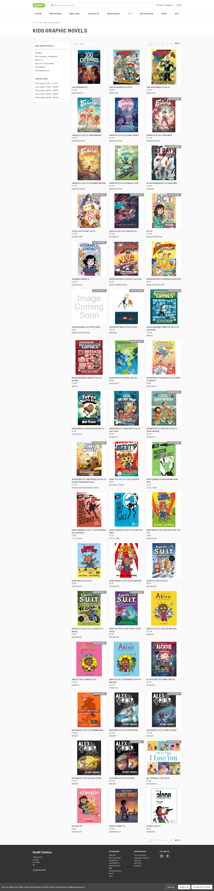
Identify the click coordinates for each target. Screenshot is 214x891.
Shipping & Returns (141, 858)
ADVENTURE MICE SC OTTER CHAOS (86, 327)
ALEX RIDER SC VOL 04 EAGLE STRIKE (86, 778)
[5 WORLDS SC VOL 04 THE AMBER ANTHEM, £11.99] (89, 163)
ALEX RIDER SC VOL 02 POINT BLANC (123, 730)
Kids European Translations (46, 56)
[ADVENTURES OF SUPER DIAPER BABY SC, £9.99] (89, 408)
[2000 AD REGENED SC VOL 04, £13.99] (164, 67)
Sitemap (137, 866)
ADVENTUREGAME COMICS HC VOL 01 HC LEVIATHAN (163, 328)
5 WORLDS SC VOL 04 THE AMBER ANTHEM (89, 183)
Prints (164, 14)
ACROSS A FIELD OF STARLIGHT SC (123, 231)
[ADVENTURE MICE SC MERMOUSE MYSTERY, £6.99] (164, 259)
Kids (130, 14)
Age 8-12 (39, 60)
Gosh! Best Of (93, 14)
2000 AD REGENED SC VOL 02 (120, 87)
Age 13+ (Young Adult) (44, 63)
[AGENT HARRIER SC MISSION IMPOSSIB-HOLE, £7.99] (164, 459)
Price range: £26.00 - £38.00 (46, 90)
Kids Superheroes (42, 70)
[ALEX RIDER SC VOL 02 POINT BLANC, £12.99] (126, 710)
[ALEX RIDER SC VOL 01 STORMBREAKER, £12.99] (89, 710)
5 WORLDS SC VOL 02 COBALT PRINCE (124, 135)
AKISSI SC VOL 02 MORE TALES (84, 679)
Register (169, 5)
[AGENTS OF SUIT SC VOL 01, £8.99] (164, 560)
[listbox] (88, 44)
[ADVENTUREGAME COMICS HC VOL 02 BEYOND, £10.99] (89, 357)
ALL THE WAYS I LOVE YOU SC (158, 778)
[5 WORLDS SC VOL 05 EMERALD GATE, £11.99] (126, 163)
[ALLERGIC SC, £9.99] (89, 806)
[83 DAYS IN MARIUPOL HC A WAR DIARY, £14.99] (164, 163)
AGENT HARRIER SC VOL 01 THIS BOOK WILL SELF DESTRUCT (89, 531)
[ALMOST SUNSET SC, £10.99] (126, 806)
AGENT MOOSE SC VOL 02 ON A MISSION (125, 581)
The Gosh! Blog (140, 855)
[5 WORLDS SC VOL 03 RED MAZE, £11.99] (164, 115)
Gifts (177, 14)
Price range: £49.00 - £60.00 (46, 97)
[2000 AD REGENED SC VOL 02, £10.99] (126, 67)
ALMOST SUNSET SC (117, 826)
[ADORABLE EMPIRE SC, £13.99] (89, 259)
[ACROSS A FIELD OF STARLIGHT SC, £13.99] (126, 211)
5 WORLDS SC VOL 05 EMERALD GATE (124, 183)
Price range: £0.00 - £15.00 (46, 83)
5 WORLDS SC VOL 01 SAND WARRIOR (86, 135)
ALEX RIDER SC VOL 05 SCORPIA (122, 778)
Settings (171, 887)
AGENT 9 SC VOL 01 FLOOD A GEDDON (124, 479)
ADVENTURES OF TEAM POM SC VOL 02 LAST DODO (124, 430)
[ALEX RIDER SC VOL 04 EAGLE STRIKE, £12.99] (89, 758)
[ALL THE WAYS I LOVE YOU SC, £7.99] (164, 758)
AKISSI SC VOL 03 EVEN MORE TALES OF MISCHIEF (125, 680)
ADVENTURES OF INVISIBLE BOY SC (123, 378)
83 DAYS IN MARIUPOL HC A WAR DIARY (162, 183)
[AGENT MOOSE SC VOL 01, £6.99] (89, 560)
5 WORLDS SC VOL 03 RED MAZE (159, 135)
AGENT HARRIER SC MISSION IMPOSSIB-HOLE (162, 480)
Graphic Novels (113, 14)
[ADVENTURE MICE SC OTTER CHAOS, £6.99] (89, 307)
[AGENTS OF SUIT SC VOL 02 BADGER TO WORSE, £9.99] (89, 608)
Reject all (184, 887)
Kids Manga (40, 67)
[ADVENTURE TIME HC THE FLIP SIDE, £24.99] (126, 307)
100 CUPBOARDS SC (80, 87)
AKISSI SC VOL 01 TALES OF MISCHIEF (162, 629)
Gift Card (137, 863)
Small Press (74, 14)
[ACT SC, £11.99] (164, 211)
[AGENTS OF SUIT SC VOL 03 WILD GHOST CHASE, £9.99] (126, 608)
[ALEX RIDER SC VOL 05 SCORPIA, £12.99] (126, 758)
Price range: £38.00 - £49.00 (46, 94)
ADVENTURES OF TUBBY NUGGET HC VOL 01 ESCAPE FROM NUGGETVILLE (89, 480)
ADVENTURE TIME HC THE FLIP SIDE (123, 327)
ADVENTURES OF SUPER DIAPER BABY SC (88, 429)
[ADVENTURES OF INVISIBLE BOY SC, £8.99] (126, 357)
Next (177, 43)
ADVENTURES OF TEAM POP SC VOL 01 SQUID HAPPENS (162, 430)
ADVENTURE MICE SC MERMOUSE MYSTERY (164, 279)
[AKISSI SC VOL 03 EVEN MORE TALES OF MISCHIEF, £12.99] (126, 659)
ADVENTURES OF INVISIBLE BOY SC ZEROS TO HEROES (163, 379)
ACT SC (149, 231)
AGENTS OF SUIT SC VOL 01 (157, 581)
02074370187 (40, 870)
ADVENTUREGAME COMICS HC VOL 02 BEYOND (87, 379)
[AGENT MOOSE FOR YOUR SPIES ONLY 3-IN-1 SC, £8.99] (164, 510)
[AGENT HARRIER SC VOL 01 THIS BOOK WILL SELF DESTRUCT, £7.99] (89, 510)
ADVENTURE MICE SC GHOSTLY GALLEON (125, 279)
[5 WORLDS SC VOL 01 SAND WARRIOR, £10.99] (89, 115)
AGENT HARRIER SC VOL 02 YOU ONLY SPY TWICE (125, 531)
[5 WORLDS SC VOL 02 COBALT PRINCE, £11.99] (126, 115)
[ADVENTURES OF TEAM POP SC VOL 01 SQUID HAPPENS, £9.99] (164, 408)
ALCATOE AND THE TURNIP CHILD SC (161, 679)
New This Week (55, 14)
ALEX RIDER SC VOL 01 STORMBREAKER (87, 730)
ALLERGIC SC (77, 826)
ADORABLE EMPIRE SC (81, 279)
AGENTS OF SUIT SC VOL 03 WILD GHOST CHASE (125, 630)
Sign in (161, 5)
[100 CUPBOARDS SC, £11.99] (89, 67)
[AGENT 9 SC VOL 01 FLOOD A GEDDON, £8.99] (126, 459)
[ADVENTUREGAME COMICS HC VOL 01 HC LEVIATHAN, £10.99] (164, 307)
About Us (137, 860)
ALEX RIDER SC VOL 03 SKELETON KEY (162, 730)
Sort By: (76, 44)
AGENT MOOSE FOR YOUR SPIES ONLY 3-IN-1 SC (164, 531)
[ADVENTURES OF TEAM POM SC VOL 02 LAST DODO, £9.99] (126, 408)
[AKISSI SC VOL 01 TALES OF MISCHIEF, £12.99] (164, 608)
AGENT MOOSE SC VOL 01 (82, 581)
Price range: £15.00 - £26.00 (46, 87)
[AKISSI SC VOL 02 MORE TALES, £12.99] (89, 659)
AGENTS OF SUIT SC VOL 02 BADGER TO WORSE (87, 630)
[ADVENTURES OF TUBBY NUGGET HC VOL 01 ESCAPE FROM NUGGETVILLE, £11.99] (89, 459)
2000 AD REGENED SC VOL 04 (158, 87)
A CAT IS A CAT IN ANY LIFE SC (83, 231)
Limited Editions (146, 14)
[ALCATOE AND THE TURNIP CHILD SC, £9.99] (164, 659)
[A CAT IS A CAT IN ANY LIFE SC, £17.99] (89, 211)
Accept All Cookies (201, 887)
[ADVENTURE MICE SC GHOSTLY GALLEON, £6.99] (126, 259)
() (180, 5)
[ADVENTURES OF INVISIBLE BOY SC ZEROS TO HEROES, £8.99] (164, 357)
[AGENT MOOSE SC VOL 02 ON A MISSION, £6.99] (126, 560)
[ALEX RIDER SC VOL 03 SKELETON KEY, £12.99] (164, 710)
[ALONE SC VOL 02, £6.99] (164, 806)
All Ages (38, 53)
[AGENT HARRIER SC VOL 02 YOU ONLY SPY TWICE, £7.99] (126, 510)
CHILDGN (38, 14)
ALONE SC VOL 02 (154, 826)
